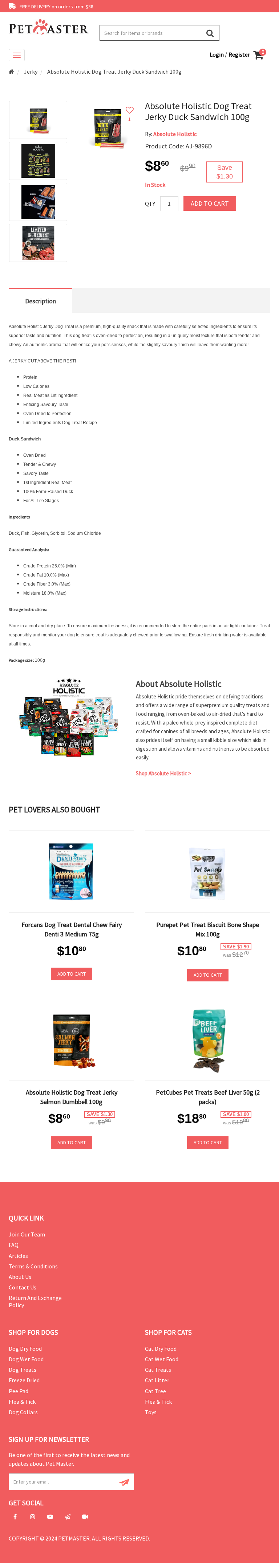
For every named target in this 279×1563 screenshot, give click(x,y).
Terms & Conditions (33, 1266)
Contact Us (22, 1287)
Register (239, 54)
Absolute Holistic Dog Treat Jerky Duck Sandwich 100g (114, 71)
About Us (20, 1276)
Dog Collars (23, 1412)
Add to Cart (210, 203)
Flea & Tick (22, 1401)
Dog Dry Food (25, 1348)
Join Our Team (27, 1234)
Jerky (30, 71)
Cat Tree (155, 1391)
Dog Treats (22, 1369)
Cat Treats (158, 1369)
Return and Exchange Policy (35, 1301)
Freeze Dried (24, 1380)
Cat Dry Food (161, 1348)
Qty (150, 203)
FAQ (14, 1244)
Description (40, 301)
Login (217, 54)
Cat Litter (157, 1380)
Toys (151, 1412)
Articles (18, 1255)
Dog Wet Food (26, 1359)
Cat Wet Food (161, 1359)
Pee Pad (18, 1391)
